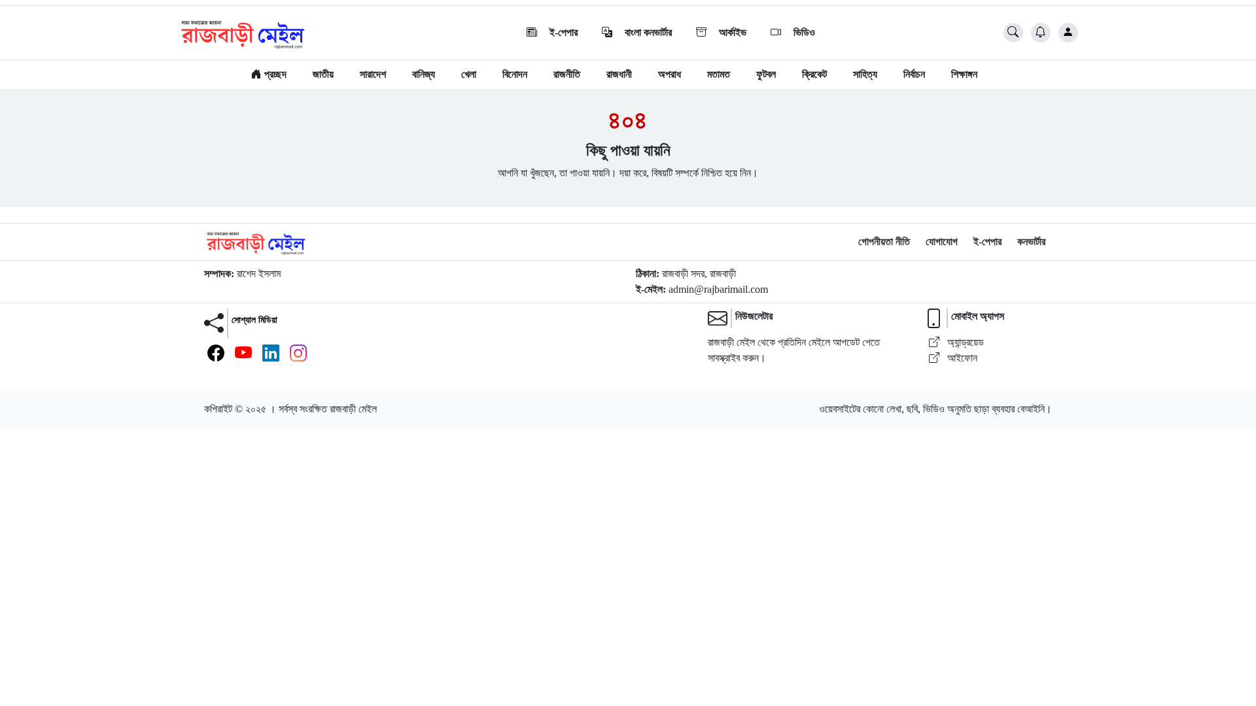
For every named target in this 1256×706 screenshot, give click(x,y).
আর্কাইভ (731, 32)
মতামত (718, 74)
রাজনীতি (566, 74)
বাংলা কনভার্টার (647, 32)
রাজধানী (619, 74)
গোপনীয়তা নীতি (884, 241)
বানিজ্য (423, 74)
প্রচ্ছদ (274, 74)
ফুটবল (766, 74)
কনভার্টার (1031, 241)
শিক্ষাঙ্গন (964, 74)
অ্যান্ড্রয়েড (964, 342)
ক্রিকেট (814, 74)
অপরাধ (669, 74)
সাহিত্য (865, 74)
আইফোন (961, 357)
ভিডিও (803, 32)
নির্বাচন (914, 74)
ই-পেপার (562, 32)
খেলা (468, 74)
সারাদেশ (373, 74)
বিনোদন (514, 74)
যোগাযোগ (942, 241)
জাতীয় (323, 74)
